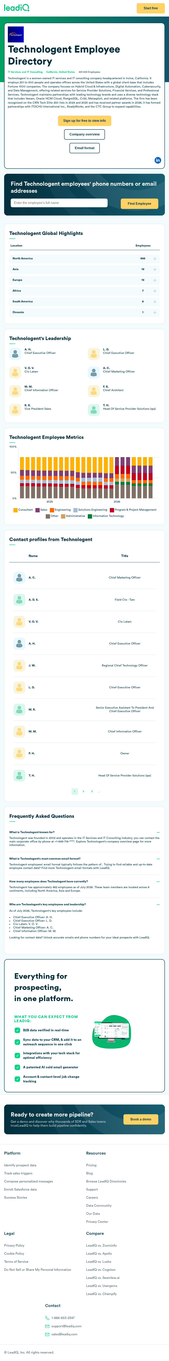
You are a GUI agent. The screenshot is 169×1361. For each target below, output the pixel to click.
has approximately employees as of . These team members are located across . (79, 886)
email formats (74, 868)
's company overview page (113, 841)
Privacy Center (97, 1221)
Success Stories (15, 1197)
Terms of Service (16, 1261)
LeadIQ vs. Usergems (101, 1286)
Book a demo (140, 1119)
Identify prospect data (20, 1165)
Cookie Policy (14, 1253)
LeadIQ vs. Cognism (101, 1269)
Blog (89, 1173)
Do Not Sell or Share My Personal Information (37, 1269)
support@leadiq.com (67, 1326)
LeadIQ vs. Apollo (99, 1253)
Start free (151, 8)
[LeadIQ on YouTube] (163, 1353)
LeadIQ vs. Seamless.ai (103, 1278)
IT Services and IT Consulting (25, 72)
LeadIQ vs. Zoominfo (101, 1245)
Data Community (98, 1205)
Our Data (93, 1213)
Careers (92, 1197)
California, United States (60, 72)
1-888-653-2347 (63, 1318)
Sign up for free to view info (84, 120)
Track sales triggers (18, 1173)
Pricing (91, 1165)
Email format (84, 148)
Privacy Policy (14, 1245)
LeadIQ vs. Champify (101, 1294)
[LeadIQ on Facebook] (153, 1353)
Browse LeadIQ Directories (106, 1181)
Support (92, 1189)
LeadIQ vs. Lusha (98, 1261)
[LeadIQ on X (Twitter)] (155, 1353)
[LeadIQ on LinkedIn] (159, 1353)
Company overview (84, 134)
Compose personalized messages (28, 1181)
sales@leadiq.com (64, 1334)
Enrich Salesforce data (20, 1189)
